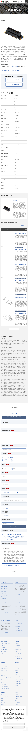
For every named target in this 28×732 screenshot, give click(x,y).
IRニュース (17, 698)
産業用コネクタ (17, 685)
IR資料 (16, 700)
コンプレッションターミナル (6, 595)
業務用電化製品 (18, 683)
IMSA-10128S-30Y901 (20, 313)
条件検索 (16, 582)
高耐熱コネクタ (4, 653)
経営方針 (16, 694)
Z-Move (19, 278)
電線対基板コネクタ (4, 586)
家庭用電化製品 (18, 681)
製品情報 (6, 16)
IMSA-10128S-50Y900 (20, 280)
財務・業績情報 (17, 702)
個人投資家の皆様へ (18, 696)
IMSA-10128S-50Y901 (20, 297)
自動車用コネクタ (18, 672)
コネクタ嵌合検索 (18, 602)
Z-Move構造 (3, 645)
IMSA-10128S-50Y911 (20, 264)
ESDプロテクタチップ (5, 598)
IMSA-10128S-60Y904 (20, 233)
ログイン (22, 1)
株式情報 (16, 704)
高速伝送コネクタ (4, 651)
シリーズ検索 (3, 602)
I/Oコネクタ (3, 596)
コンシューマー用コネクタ (19, 679)
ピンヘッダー (3, 593)
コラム (16, 651)
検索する (19, 594)
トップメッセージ (4, 696)
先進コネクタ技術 (18, 649)
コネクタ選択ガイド (18, 630)
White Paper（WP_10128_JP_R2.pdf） (12, 70)
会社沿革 (2, 698)
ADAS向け (17, 674)
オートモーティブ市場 (8, 457)
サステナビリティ (4, 702)
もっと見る (14, 329)
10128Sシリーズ (22, 16)
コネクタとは (17, 643)
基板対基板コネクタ (13, 16)
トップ (2, 16)
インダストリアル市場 (8, 461)
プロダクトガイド (18, 628)
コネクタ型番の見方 (18, 623)
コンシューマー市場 (7, 459)
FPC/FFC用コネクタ (4, 588)
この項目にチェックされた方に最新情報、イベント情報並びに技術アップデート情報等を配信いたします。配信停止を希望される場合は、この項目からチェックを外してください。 (14, 537)
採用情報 (2, 704)
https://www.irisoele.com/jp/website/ (17, 341)
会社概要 (2, 694)
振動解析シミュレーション (19, 670)
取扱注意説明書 (17, 626)
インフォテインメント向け (20, 677)
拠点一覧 (2, 700)
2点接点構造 (3, 647)
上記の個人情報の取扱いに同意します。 (12, 565)
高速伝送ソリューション (19, 667)
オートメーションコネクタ (19, 665)
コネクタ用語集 (17, 625)
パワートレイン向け (19, 676)
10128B (15, 200)
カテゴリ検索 (3, 582)
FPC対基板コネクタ (4, 590)
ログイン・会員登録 (14, 66)
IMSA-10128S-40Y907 (20, 250)
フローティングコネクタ (5, 643)
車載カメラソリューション (19, 668)
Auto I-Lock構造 (4, 649)
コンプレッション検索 (5, 620)
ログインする (14, 413)
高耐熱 (16, 247)
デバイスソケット (4, 591)
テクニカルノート (18, 647)
